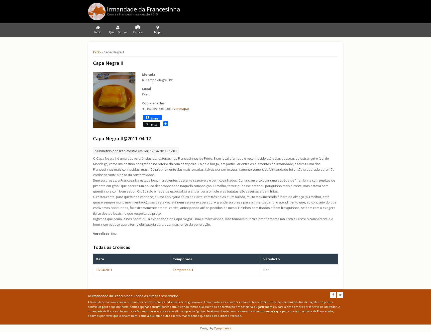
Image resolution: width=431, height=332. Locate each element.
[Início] (97, 11)
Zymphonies (222, 328)
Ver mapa (180, 108)
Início (97, 52)
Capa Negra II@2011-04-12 (122, 138)
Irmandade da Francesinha (143, 9)
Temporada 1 (183, 269)
